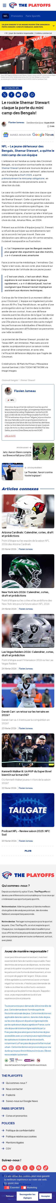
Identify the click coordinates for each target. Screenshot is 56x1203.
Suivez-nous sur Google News (22, 1101)
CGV (8, 1148)
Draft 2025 (26, 174)
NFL (6, 16)
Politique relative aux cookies (21, 1136)
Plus (28, 851)
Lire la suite (10, 436)
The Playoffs (12, 1075)
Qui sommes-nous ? (16, 1082)
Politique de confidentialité (20, 1130)
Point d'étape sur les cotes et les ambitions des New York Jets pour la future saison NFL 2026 (27, 602)
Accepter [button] (45, 1196)
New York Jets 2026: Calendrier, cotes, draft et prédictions (25, 593)
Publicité (10, 1094)
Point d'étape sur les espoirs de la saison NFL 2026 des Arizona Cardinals (25, 542)
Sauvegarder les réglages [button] (27, 1196)
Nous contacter (14, 1088)
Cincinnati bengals (10, 380)
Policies (8, 1123)
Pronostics (17, 16)
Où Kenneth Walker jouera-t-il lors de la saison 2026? (26, 781)
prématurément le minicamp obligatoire (23, 178)
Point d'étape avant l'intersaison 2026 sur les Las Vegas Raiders (27, 662)
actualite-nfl (12, 88)
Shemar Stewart (10, 168)
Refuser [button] (10, 1196)
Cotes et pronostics (16, 1115)
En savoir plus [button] (11, 1183)
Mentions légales (15, 1142)
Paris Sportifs (33, 16)
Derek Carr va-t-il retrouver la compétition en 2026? (26, 721)
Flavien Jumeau (16, 122)
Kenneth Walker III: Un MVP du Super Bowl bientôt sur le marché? (26, 773)
